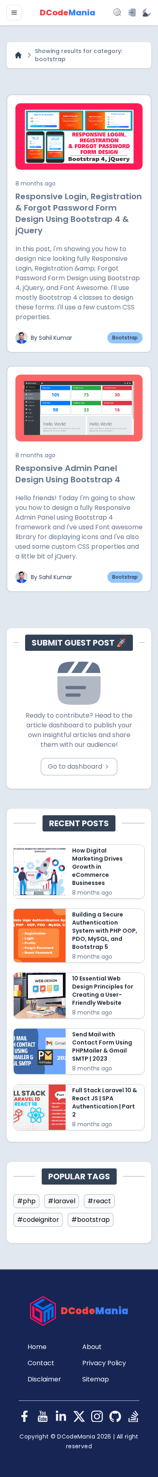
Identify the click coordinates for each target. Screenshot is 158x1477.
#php (26, 1201)
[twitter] (79, 1416)
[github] (115, 1416)
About (92, 1346)
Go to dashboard (75, 766)
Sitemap (95, 1379)
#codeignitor (38, 1219)
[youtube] (43, 1416)
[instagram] (97, 1416)
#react (99, 1201)
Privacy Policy (104, 1363)
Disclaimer (44, 1379)
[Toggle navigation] (14, 12)
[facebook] (24, 1416)
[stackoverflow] (133, 1416)
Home (37, 1346)
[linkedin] (61, 1416)
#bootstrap (90, 1219)
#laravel (61, 1201)
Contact (41, 1363)
